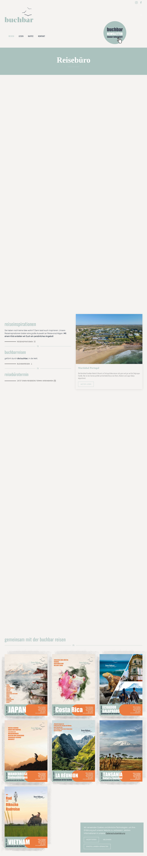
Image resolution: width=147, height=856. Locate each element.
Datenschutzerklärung (115, 833)
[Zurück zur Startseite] (19, 14)
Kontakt (41, 36)
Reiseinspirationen (25, 342)
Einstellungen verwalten (97, 846)
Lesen (21, 36)
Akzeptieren (91, 840)
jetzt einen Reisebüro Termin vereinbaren (35, 381)
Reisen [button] (11, 36)
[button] (141, 15)
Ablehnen (107, 840)
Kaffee (31, 36)
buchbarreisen (23, 364)
